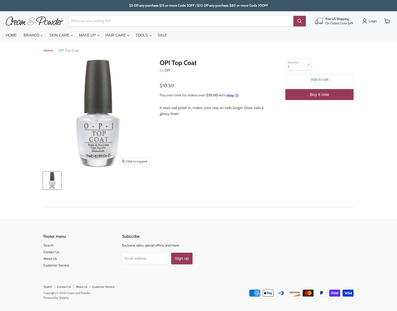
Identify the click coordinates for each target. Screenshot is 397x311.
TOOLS (142, 35)
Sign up (182, 258)
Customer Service (56, 265)
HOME (11, 35)
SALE (162, 35)
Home (48, 50)
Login (373, 21)
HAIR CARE (116, 35)
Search (48, 245)
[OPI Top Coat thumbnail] (52, 180)
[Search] (299, 21)
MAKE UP (88, 35)
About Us (50, 259)
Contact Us (51, 252)
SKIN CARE (59, 35)
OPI (167, 70)
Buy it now (319, 94)
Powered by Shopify (56, 298)
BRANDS (32, 35)
